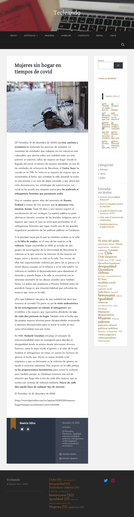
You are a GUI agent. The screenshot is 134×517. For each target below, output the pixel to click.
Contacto (83, 35)
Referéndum (101, 331)
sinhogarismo (77, 439)
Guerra (119, 296)
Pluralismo (115, 319)
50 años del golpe (108, 241)
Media (99, 35)
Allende (119, 244)
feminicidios (114, 292)
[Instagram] (112, 480)
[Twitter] (105, 480)
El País (102, 279)
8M (99, 238)
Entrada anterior (69, 454)
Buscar (101, 60)
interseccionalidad (70, 436)
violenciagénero (69, 441)
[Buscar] (118, 65)
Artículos (29, 35)
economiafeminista (113, 276)
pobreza (66, 439)
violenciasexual (104, 341)
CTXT (112, 260)
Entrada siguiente (70, 458)
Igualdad (77, 434)
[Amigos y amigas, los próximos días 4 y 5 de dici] (115, 107)
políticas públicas (108, 328)
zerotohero (67, 446)
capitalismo (114, 247)
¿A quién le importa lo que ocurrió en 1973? (111, 212)
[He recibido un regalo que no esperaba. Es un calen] (106, 107)
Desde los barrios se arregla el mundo (109, 225)
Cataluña (113, 250)
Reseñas (49, 35)
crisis (106, 260)
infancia (103, 302)
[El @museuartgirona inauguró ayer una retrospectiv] (106, 116)
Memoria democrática (106, 313)
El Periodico (67, 432)
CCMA (100, 254)
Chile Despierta (107, 257)
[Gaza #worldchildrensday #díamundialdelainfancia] (106, 126)
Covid (100, 260)
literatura (102, 309)
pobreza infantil (107, 325)
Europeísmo (102, 286)
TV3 (120, 331)
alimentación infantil (106, 244)
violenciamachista (70, 444)
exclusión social (105, 289)
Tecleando (67, 13)
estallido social (106, 282)
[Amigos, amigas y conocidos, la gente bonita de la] (115, 126)
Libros (102, 174)
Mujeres (104, 318)
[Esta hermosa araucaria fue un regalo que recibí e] (115, 144)
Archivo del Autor (22, 429)
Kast (116, 306)
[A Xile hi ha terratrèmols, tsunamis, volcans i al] (106, 135)
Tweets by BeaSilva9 (107, 78)
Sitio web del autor (28, 429)
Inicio (13, 35)
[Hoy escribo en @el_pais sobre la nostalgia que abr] (115, 135)
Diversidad (101, 276)
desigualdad (107, 266)
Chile (113, 35)
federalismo (104, 292)
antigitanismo (103, 247)
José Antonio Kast (105, 306)
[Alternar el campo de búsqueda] (122, 44)
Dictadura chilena (105, 271)
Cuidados (118, 260)
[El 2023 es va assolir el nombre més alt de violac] (115, 116)
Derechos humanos (109, 263)
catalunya (102, 250)
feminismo (67, 434)
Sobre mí (66, 35)
